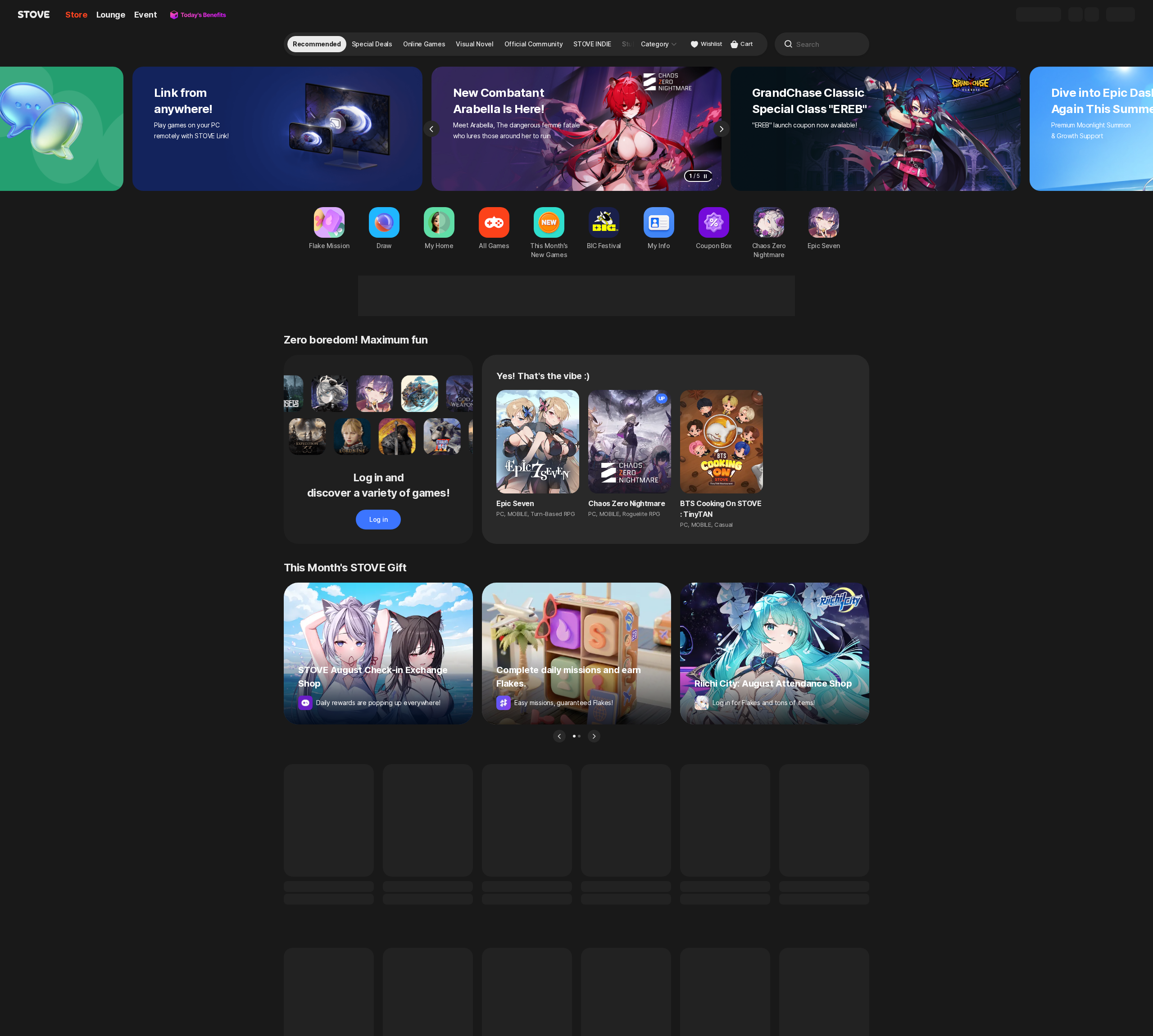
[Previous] (431, 129)
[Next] (721, 129)
